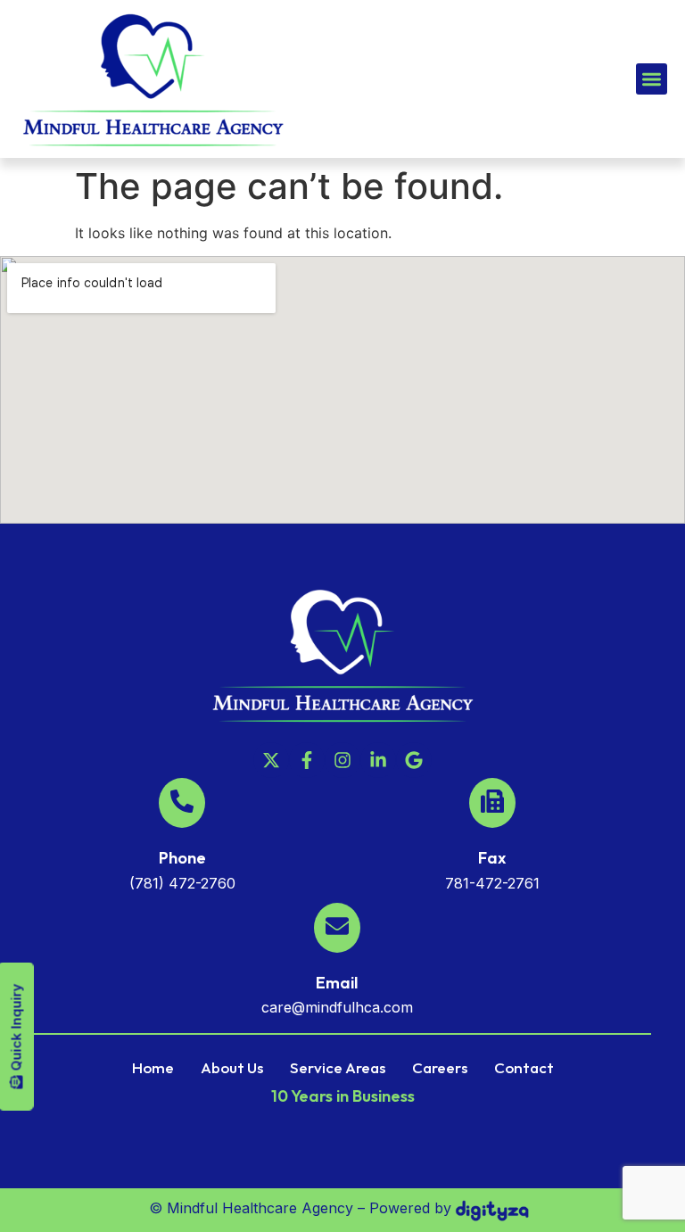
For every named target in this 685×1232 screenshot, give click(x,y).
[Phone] (182, 803)
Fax (492, 858)
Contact (524, 1067)
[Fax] (492, 803)
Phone (182, 858)
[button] (651, 79)
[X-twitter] (271, 760)
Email (337, 982)
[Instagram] (342, 760)
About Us (232, 1067)
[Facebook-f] (307, 760)
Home (153, 1067)
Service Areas (337, 1067)
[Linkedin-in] (378, 760)
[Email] (337, 928)
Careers (439, 1067)
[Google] (414, 760)
